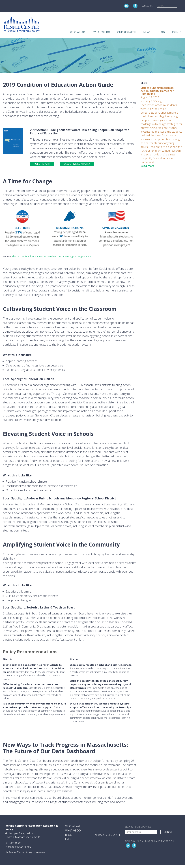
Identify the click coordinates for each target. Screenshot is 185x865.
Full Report (42, 163)
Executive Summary (77, 163)
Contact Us (147, 6)
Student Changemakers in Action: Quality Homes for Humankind (157, 91)
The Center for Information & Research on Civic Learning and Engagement (51, 256)
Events (176, 32)
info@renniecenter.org (18, 846)
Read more (147, 166)
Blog (161, 32)
